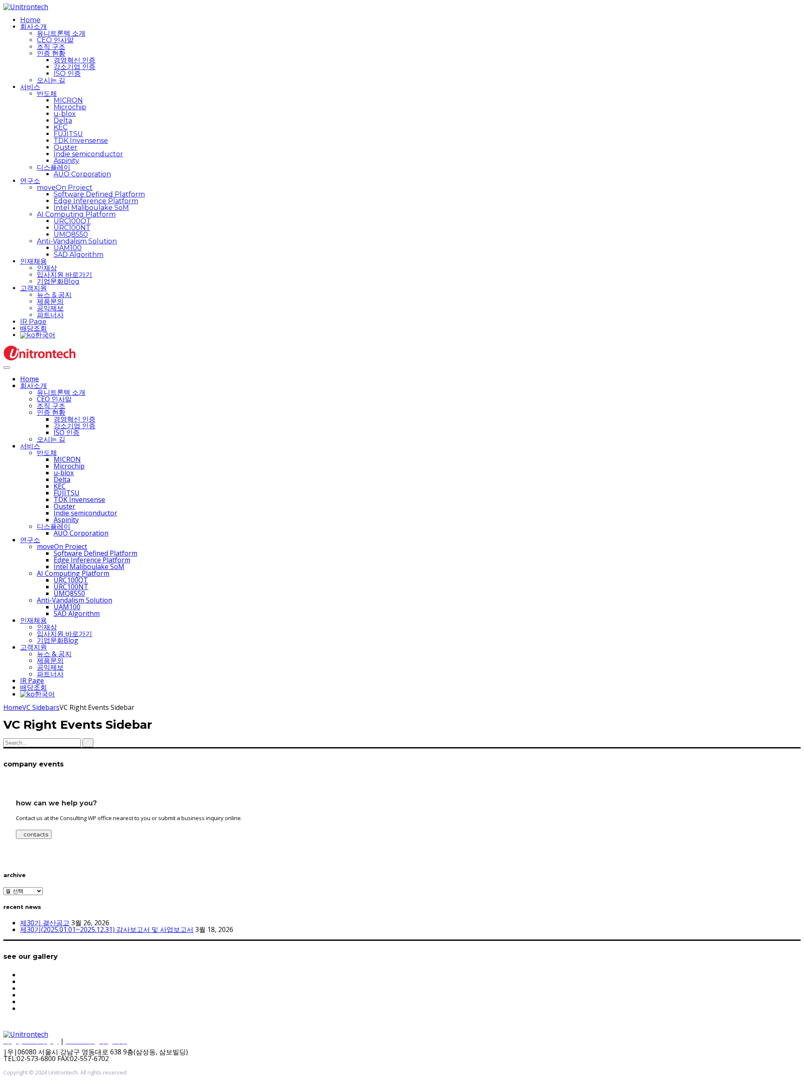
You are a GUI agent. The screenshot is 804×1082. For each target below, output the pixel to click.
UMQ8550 (71, 234)
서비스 (30, 87)
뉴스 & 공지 (54, 295)
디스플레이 (53, 167)
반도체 (47, 94)
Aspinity (66, 161)
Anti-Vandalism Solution (77, 241)
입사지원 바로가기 (64, 275)
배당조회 (33, 328)
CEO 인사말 (55, 40)
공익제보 (50, 308)
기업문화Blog (58, 281)
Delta (63, 120)
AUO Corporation (82, 174)
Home (30, 20)
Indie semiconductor (88, 154)
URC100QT (72, 221)
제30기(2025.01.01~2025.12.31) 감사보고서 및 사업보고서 (106, 929)
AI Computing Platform (76, 214)
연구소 (30, 181)
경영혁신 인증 (74, 60)
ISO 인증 (67, 74)
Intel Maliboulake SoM (91, 208)
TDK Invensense (81, 141)
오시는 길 (51, 80)
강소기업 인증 (74, 67)
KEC (60, 127)
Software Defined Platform (99, 194)
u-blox (65, 114)
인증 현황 (51, 53)
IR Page (33, 322)
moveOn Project (65, 188)
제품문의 (50, 301)
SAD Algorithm (78, 255)
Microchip (70, 107)
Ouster (65, 147)
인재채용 (33, 261)
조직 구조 (51, 47)
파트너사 (50, 315)
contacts (35, 834)
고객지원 (33, 288)
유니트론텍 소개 (61, 33)
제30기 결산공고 (45, 922)
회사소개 (33, 27)
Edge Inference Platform (96, 201)
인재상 (47, 268)
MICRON (68, 100)
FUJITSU (68, 134)
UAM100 (68, 248)
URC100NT (72, 228)
